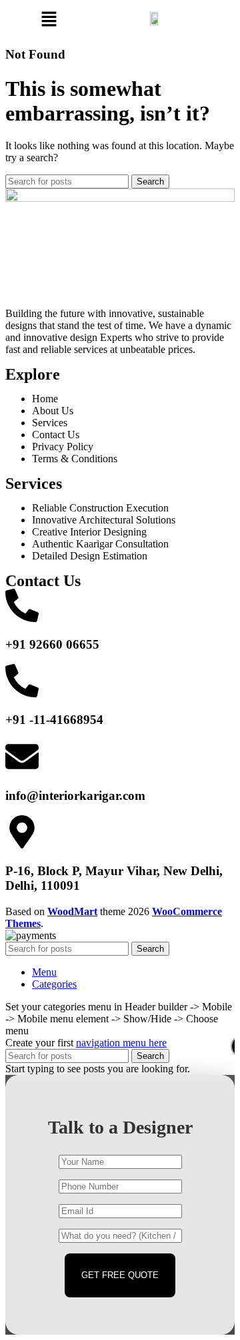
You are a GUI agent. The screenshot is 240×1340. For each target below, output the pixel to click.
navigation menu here (121, 1042)
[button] (48, 20)
